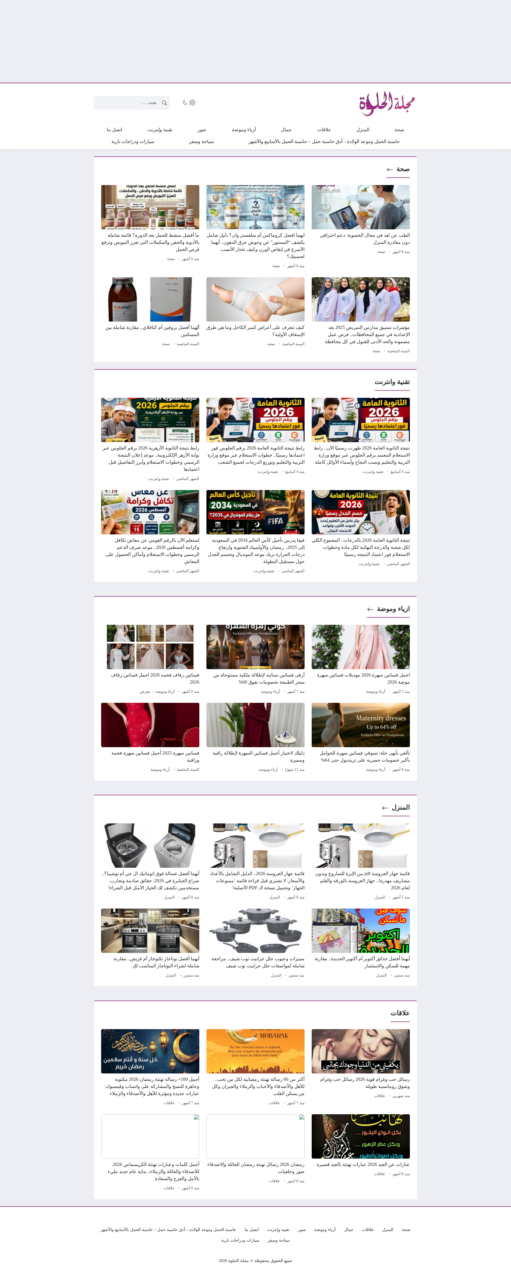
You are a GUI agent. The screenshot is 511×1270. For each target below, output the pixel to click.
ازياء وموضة (393, 608)
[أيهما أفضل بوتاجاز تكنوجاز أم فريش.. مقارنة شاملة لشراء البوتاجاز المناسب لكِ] (150, 944)
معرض (145, 692)
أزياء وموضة (375, 692)
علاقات (379, 1096)
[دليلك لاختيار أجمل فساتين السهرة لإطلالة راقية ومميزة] (255, 738)
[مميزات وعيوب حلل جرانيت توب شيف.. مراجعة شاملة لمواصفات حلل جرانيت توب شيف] (255, 944)
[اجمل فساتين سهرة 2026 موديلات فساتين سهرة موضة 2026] (361, 660)
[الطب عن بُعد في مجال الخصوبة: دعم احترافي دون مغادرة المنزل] (361, 227)
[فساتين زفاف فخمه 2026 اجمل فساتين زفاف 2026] (150, 660)
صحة (403, 169)
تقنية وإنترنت (373, 472)
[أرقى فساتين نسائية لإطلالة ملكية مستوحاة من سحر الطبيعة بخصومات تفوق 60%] (255, 660)
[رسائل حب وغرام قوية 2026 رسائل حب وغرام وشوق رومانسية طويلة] (361, 1068)
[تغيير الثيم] (188, 102)
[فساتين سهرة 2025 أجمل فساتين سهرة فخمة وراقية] (150, 738)
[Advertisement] (333, 41)
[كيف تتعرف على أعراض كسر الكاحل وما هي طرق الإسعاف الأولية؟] (255, 316)
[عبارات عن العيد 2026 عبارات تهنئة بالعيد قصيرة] (361, 1153)
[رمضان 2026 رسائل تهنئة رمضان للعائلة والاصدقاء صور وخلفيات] (255, 1153)
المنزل (401, 807)
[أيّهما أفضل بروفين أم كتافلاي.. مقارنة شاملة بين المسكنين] (150, 316)
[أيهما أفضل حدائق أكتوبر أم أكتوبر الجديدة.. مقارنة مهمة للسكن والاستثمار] (361, 944)
